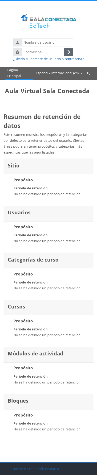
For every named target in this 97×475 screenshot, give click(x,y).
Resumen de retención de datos (33, 469)
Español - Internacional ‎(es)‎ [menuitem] (57, 73)
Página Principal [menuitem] (14, 73)
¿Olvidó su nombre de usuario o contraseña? (48, 59)
